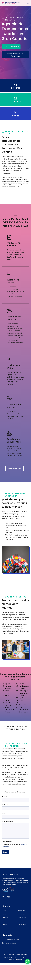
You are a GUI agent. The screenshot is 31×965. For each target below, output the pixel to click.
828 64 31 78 (15, 939)
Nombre (4, 796)
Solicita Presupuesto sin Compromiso (15, 55)
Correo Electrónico (15, 102)
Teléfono (5, 805)
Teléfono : (11, 47)
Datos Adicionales (7, 821)
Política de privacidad (15, 959)
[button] (27, 961)
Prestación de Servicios (21, 957)
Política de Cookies (8, 957)
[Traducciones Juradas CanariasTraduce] (11, 3)
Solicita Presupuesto (14, 469)
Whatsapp (15, 116)
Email (4, 813)
